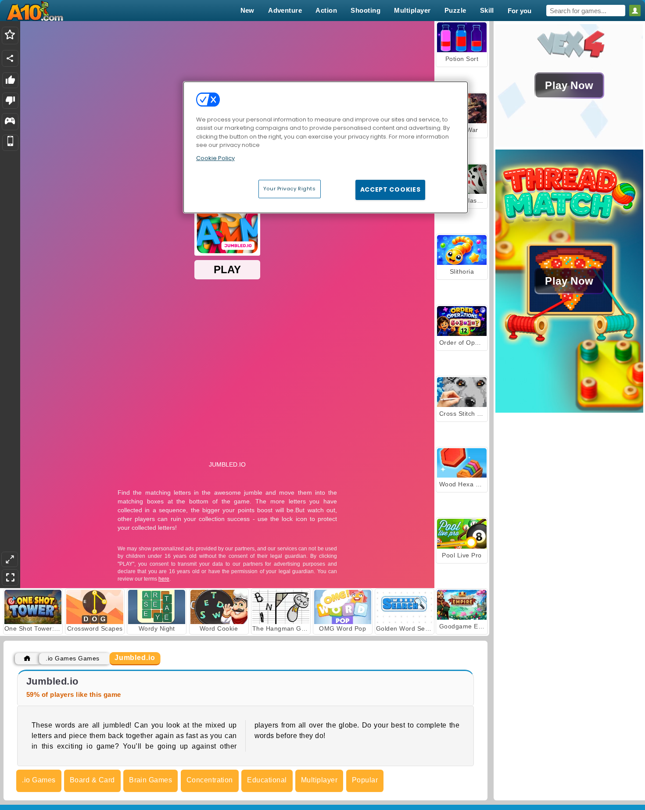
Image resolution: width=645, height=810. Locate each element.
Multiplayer (319, 780)
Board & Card (92, 780)
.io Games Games (72, 658)
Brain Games (150, 780)
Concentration (209, 780)
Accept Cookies (390, 189)
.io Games (38, 780)
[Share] (10, 58)
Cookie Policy (215, 158)
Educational (267, 780)
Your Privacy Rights (289, 188)
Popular (365, 780)
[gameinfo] (10, 122)
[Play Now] (569, 144)
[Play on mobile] (10, 143)
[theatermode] (9, 559)
